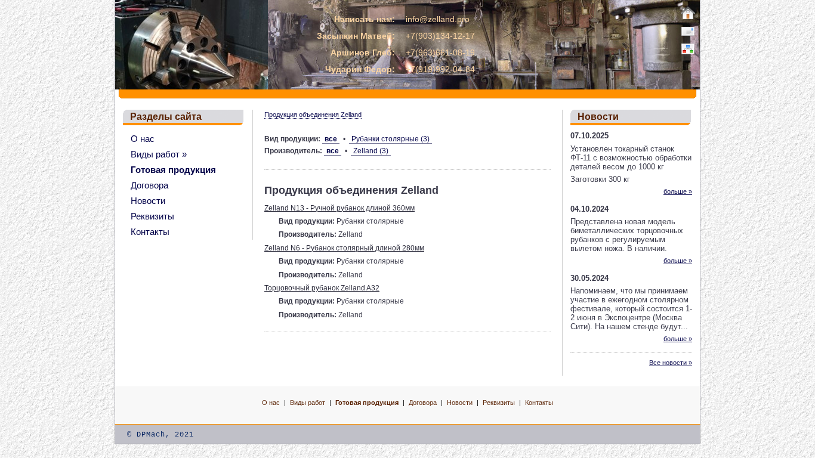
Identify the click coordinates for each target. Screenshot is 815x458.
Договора (149, 185)
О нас (143, 139)
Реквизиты (152, 216)
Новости (148, 201)
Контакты (150, 232)
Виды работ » (159, 154)
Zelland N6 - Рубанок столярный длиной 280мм (344, 248)
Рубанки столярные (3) (390, 139)
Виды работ (307, 402)
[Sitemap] (688, 49)
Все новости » (670, 362)
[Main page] (688, 13)
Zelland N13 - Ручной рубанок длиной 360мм (339, 208)
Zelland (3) (370, 151)
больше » (677, 191)
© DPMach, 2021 (160, 435)
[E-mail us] (688, 31)
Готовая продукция (173, 170)
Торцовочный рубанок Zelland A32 (321, 288)
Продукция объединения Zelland (313, 114)
